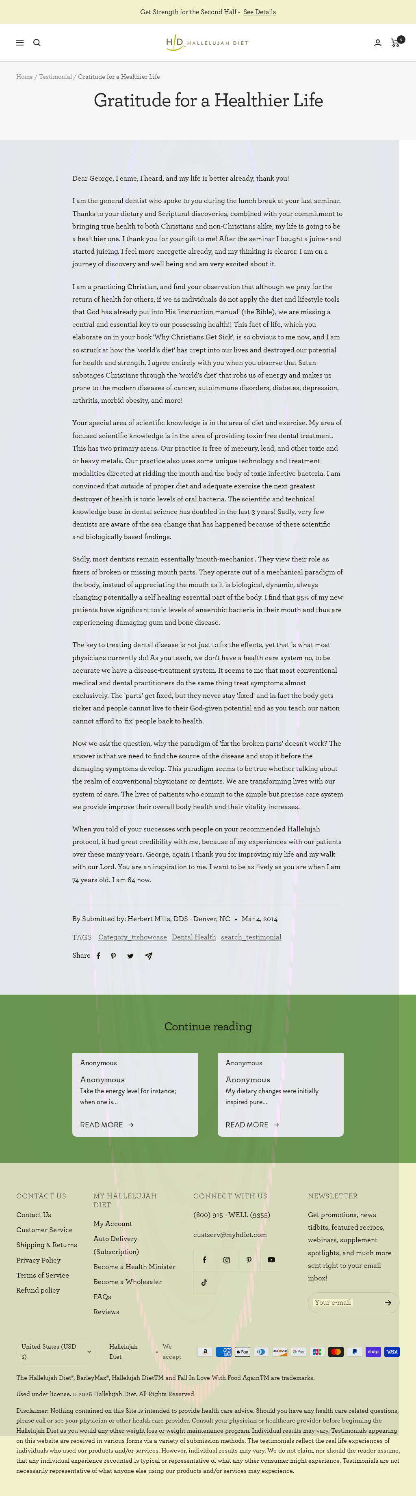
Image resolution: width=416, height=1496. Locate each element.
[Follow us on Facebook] (204, 1260)
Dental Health (194, 937)
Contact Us (33, 1215)
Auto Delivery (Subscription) (116, 1245)
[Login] (377, 42)
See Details (259, 12)
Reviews (106, 1312)
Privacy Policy (38, 1260)
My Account (112, 1224)
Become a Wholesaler (127, 1282)
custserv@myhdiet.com (230, 1235)
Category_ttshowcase (132, 937)
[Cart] (395, 43)
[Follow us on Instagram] (227, 1260)
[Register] (388, 1303)
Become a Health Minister (134, 1267)
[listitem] (98, 955)
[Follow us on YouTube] (271, 1260)
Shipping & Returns (46, 1245)
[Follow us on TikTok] (204, 1282)
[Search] (37, 42)
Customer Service (44, 1230)
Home (24, 76)
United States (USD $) (49, 1351)
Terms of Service (42, 1275)
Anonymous (98, 1063)
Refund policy (38, 1290)
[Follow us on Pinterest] (249, 1260)
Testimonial (55, 76)
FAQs (102, 1297)
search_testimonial (251, 937)
